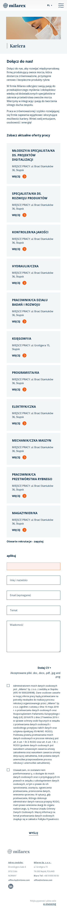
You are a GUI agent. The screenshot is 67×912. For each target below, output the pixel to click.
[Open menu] (61, 5)
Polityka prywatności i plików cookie (43, 901)
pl (49, 5)
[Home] (14, 5)
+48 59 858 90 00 (46, 875)
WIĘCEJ (16, 176)
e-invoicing (49, 904)
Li (9, 887)
